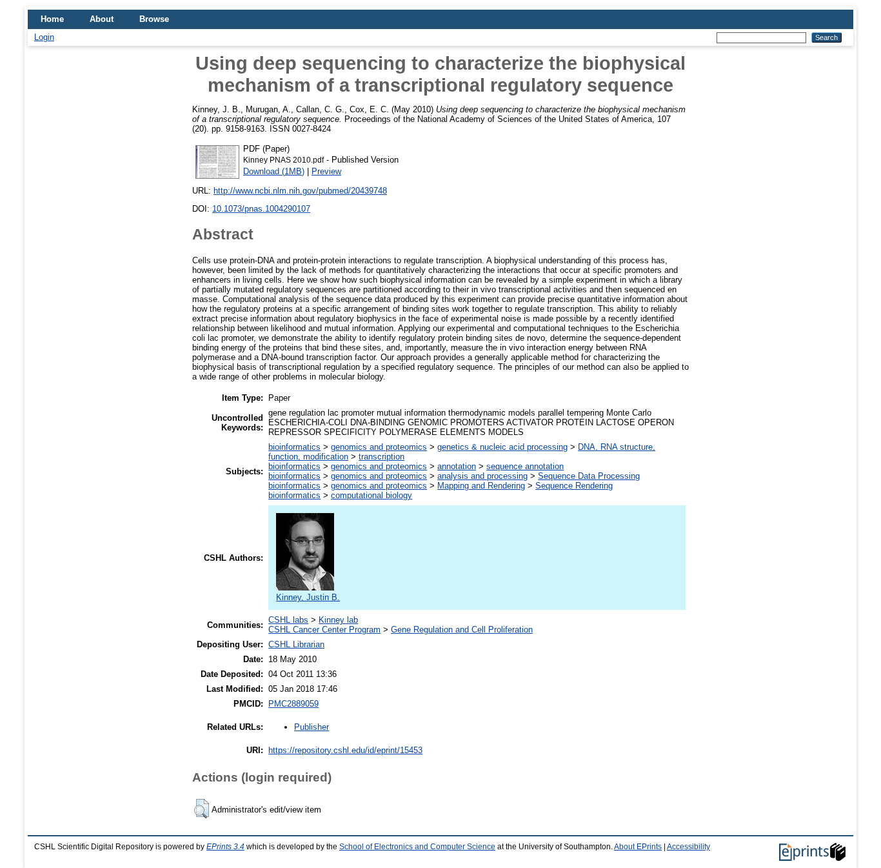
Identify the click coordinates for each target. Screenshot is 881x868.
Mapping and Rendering (481, 485)
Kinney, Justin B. (308, 597)
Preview (326, 171)
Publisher (311, 727)
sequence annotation (525, 466)
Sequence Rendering (574, 485)
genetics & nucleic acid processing (502, 447)
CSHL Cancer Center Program (324, 629)
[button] (201, 808)
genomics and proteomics (379, 447)
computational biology (371, 495)
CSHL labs (288, 620)
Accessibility (688, 847)
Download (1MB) (273, 171)
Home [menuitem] (52, 19)
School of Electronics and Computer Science (417, 847)
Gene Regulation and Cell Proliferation (462, 629)
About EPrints (638, 847)
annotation (456, 466)
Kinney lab (338, 620)
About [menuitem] (102, 19)
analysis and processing (482, 476)
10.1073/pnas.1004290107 (261, 209)
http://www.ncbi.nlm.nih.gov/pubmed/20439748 (300, 191)
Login (44, 37)
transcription (381, 456)
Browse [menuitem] (154, 19)
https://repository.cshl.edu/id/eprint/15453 (345, 750)
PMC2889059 (293, 704)
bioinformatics (294, 447)
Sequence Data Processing (589, 476)
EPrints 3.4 (225, 847)
